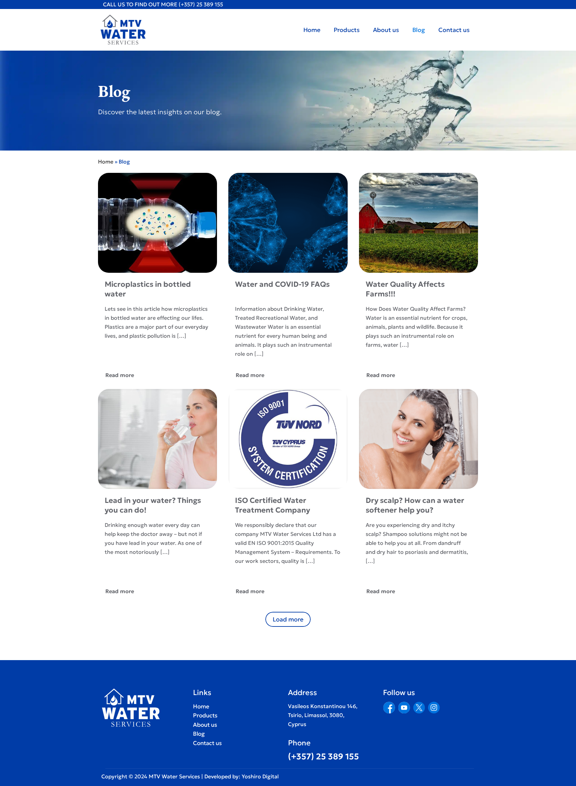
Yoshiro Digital (259, 776)
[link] (389, 708)
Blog (199, 733)
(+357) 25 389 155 (201, 4)
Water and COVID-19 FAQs (282, 284)
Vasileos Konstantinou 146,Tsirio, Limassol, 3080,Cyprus (322, 715)
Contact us (207, 743)
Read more (119, 375)
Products (205, 715)
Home (105, 161)
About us (205, 724)
